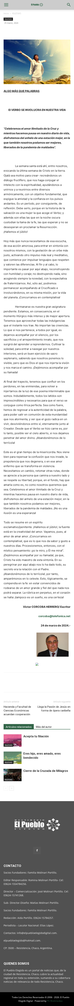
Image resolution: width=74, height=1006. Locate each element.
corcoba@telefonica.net (54, 616)
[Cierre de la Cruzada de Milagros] (13, 775)
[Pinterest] (23, 31)
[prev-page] (6, 788)
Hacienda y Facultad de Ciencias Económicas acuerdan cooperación (17, 710)
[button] (6, 5)
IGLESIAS (16, 13)
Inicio (6, 13)
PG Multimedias (55, 1000)
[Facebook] (7, 31)
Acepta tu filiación (36, 736)
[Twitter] (15, 31)
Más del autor (44, 726)
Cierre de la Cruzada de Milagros (45, 771)
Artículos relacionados (19, 726)
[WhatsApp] (32, 31)
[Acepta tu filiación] (13, 740)
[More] (40, 31)
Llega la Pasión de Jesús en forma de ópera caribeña (54, 708)
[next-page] (11, 788)
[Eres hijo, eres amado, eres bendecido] (13, 758)
